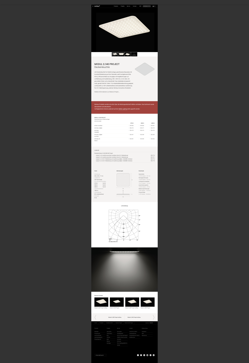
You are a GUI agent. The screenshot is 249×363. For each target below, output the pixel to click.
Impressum (144, 331)
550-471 (142, 128)
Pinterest (141, 355)
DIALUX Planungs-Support (122, 335)
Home (95, 322)
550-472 (132, 128)
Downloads (119, 331)
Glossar (118, 345)
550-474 (142, 130)
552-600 (153, 134)
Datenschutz (144, 335)
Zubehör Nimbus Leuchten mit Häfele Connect (122, 337)
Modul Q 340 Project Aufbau (100, 308)
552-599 (142, 134)
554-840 (142, 138)
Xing (150, 355)
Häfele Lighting (122, 109)
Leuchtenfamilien (97, 335)
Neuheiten (96, 331)
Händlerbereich (120, 333)
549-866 (142, 125)
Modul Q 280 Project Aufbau (131, 308)
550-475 (132, 130)
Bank (108, 339)
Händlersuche (132, 337)
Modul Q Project (119, 322)
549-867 (153, 125)
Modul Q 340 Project (129, 322)
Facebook (138, 355)
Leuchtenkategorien (98, 337)
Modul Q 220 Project (114, 308)
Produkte (116, 6)
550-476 (153, 130)
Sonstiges (109, 343)
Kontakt (134, 6)
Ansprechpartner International (134, 335)
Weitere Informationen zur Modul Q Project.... (107, 92)
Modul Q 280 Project (145, 308)
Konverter (119, 339)
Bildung (108, 341)
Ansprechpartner (132, 333)
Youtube (147, 355)
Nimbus (98, 6)
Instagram (144, 355)
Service (128, 6)
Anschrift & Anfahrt (133, 331)
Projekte (122, 6)
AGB (140, 6)
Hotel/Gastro (109, 333)
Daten (95, 171)
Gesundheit (109, 331)
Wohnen (108, 337)
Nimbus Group (145, 328)
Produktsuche (97, 333)
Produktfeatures (97, 339)
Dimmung (119, 341)
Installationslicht (109, 322)
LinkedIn (154, 355)
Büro (108, 335)
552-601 (132, 134)
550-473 (153, 128)
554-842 (153, 138)
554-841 (132, 138)
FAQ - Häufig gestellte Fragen (122, 343)
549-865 (132, 125)
